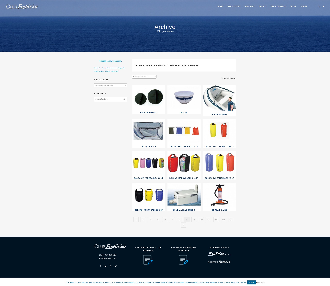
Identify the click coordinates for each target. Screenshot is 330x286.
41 (230, 219)
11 (208, 219)
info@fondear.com (107, 258)
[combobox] (110, 85)
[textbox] (110, 85)
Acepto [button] (251, 282)
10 (201, 219)
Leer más (260, 282)
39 (216, 219)
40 (223, 219)
